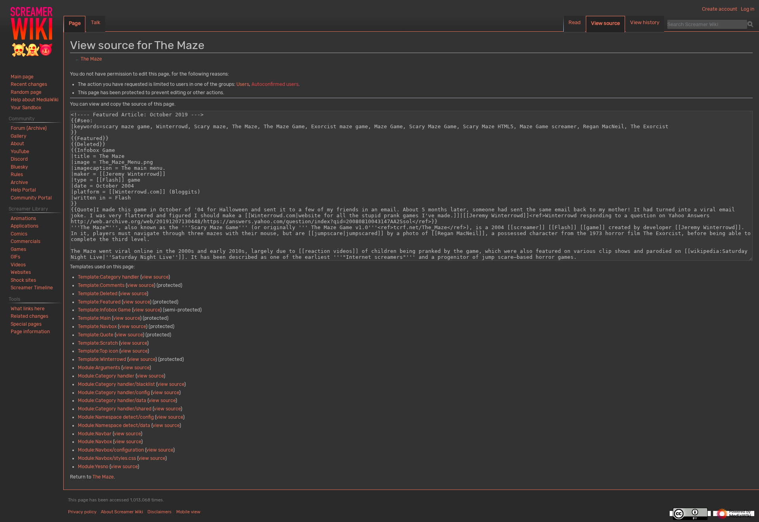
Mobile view (188, 511)
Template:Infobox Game (104, 310)
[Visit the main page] (31, 31)
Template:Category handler (108, 277)
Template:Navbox (97, 326)
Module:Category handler (106, 376)
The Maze (91, 59)
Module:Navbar (94, 434)
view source (155, 277)
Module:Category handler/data (112, 400)
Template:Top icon (98, 351)
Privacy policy (82, 511)
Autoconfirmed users (274, 84)
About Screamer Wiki (122, 511)
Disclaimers (159, 511)
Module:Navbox (95, 441)
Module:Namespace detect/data (114, 425)
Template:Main (94, 318)
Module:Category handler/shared (114, 409)
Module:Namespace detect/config (116, 417)
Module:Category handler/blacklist (116, 384)
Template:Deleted (97, 293)
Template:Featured (99, 302)
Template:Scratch (98, 343)
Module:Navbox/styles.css (107, 458)
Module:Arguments (99, 367)
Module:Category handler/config (114, 392)
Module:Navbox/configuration (111, 450)
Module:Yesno (93, 466)
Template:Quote (95, 335)
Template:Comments (101, 285)
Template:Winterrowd (102, 359)
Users (242, 84)
